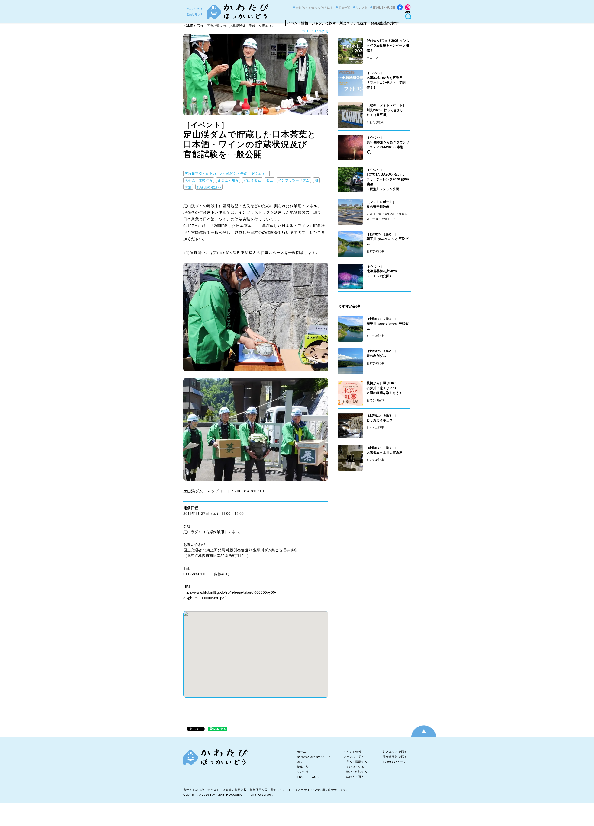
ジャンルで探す (324, 23)
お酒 (188, 187)
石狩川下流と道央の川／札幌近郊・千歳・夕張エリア (226, 173)
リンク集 (361, 7)
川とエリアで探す (353, 23)
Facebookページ (394, 761)
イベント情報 (297, 23)
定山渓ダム (252, 180)
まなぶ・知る (228, 180)
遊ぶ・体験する (356, 771)
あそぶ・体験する (199, 180)
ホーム (301, 751)
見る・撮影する (356, 761)
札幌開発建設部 (209, 187)
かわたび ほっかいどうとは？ (314, 7)
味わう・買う (355, 776)
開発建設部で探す (385, 23)
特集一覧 (344, 7)
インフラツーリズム (294, 180)
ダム (269, 180)
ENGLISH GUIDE (384, 7)
